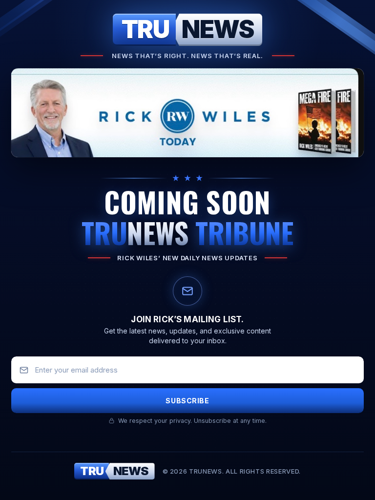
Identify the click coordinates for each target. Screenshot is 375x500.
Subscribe (187, 400)
